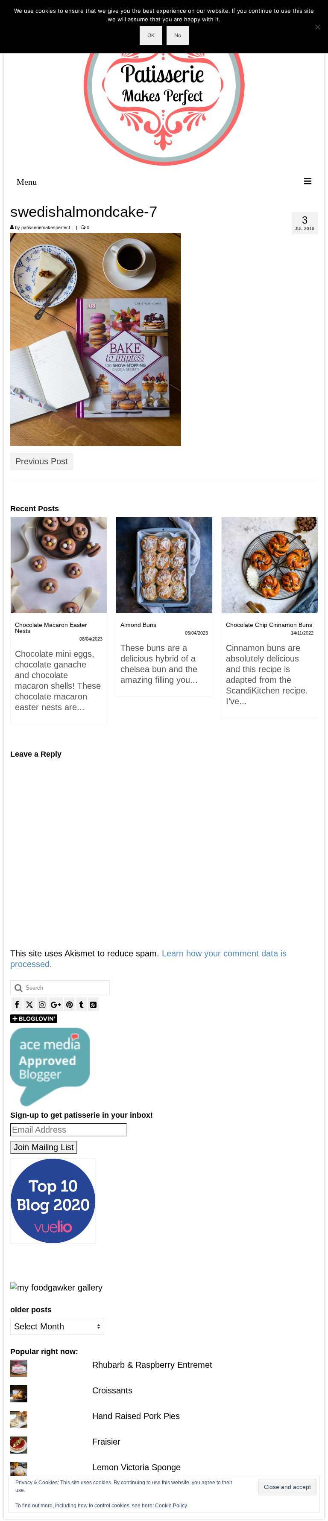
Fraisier (106, 1441)
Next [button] (310, 627)
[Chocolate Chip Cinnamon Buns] (164, 565)
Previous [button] (17, 627)
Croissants (112, 1390)
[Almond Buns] (59, 565)
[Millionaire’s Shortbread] (270, 565)
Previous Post (41, 461)
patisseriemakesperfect (45, 227)
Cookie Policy (171, 1506)
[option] (58, 611)
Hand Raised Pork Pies (136, 1416)
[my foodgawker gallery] (56, 1287)
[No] (317, 27)
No (177, 35)
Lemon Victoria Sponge (136, 1467)
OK (151, 35)
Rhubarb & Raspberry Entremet (152, 1364)
